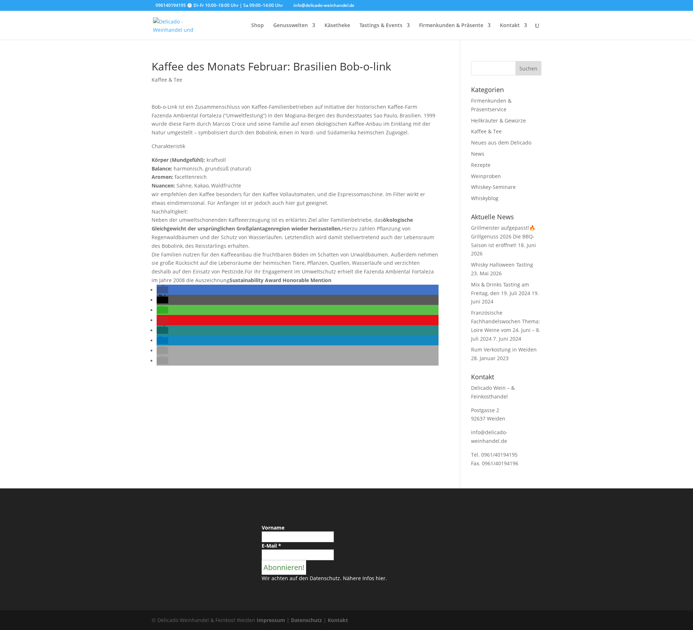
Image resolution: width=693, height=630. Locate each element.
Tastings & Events (380, 26)
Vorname (273, 527)
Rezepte (481, 164)
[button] (162, 289)
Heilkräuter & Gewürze (498, 120)
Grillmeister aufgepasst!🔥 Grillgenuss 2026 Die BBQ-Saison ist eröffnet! (503, 236)
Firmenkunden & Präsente (451, 26)
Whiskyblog (484, 198)
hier (380, 578)
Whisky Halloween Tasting (502, 264)
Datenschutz (306, 620)
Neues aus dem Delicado (501, 142)
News (477, 153)
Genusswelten (290, 26)
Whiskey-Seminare (493, 187)
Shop (257, 26)
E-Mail (271, 545)
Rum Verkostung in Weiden (504, 349)
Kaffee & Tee (167, 79)
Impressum (271, 620)
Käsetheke (337, 26)
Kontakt (510, 26)
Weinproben (486, 176)
